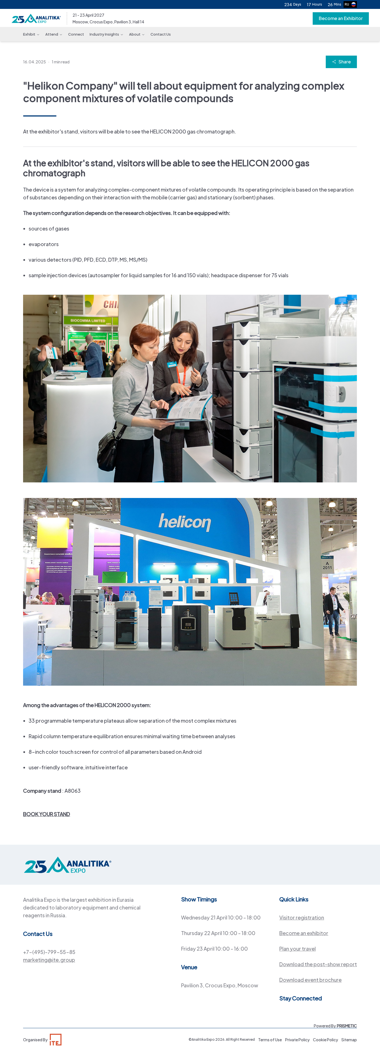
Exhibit (29, 34)
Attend (51, 34)
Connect (76, 34)
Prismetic (347, 1026)
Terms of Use (270, 1039)
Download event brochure (310, 979)
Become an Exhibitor (341, 18)
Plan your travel (297, 948)
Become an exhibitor (303, 933)
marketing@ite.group (49, 959)
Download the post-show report (318, 964)
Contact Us (160, 34)
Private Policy (297, 1039)
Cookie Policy (325, 1039)
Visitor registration (301, 917)
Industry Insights (104, 34)
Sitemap (349, 1039)
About (134, 34)
